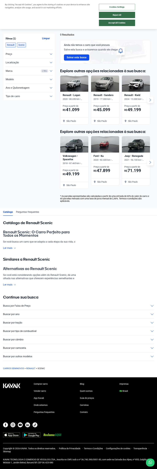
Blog (82, 384)
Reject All (117, 15)
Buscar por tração (12, 322)
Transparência (140, 448)
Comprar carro (41, 384)
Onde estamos (41, 405)
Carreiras (84, 405)
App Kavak (39, 398)
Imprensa (123, 384)
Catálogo (8, 212)
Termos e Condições (93, 448)
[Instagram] (12, 424)
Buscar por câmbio (13, 339)
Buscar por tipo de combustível (19, 331)
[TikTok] (35, 424)
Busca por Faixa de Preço (17, 305)
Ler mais (7, 248)
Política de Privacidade (70, 448)
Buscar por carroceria (14, 347)
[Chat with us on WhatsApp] (150, 462)
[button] (11, 44)
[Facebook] (5, 424)
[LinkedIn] (27, 424)
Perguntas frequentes (27, 212)
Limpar (46, 38)
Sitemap (7, 451)
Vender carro (40, 391)
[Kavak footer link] (11, 398)
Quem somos (86, 391)
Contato (84, 412)
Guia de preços (87, 398)
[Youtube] (20, 424)
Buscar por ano (11, 314)
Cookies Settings (116, 7)
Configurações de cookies (118, 448)
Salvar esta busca (76, 57)
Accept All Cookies (116, 23)
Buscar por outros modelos (17, 356)
